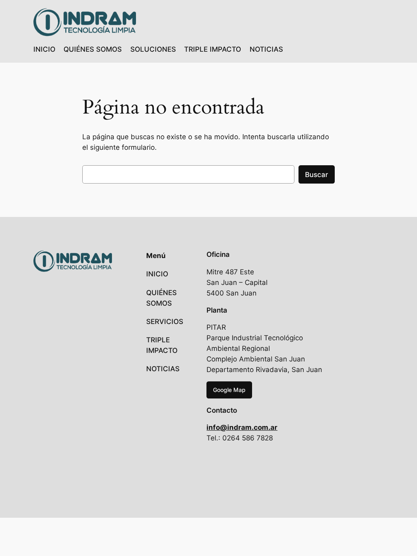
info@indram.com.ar (241, 427)
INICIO (44, 49)
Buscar (316, 175)
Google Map (229, 389)
